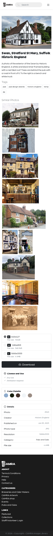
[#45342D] (18, 395)
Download (28, 364)
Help (4, 479)
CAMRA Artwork (10, 495)
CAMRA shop (8, 498)
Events (5, 501)
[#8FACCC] (6, 395)
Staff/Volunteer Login (12, 520)
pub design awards (17, 86)
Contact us (7, 483)
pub (4, 86)
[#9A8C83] (30, 395)
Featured (6, 514)
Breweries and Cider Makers (15, 492)
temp (46, 86)
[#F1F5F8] (24, 395)
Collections (7, 517)
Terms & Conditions (11, 473)
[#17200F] (12, 395)
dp (4, 92)
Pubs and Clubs (42, 439)
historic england (34, 86)
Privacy (5, 476)
